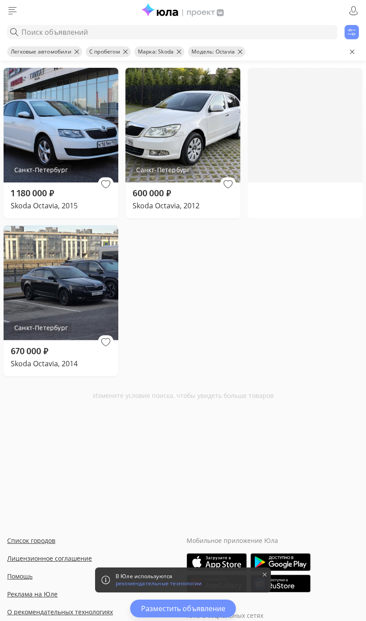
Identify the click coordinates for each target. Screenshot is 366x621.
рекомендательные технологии (159, 583)
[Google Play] (280, 562)
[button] (106, 184)
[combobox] (172, 32)
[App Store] (217, 562)
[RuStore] (280, 583)
